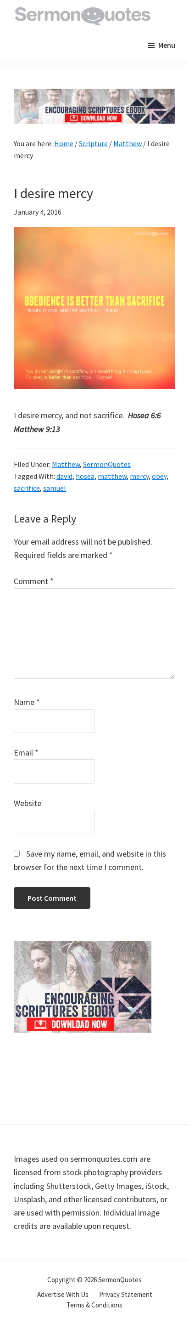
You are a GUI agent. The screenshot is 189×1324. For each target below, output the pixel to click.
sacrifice (27, 488)
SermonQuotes (107, 464)
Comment (34, 581)
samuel (54, 488)
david (64, 476)
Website (27, 803)
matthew (112, 476)
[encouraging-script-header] (94, 95)
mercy (139, 476)
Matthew (66, 464)
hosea (85, 476)
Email (26, 752)
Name (27, 702)
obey (159, 476)
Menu (166, 45)
